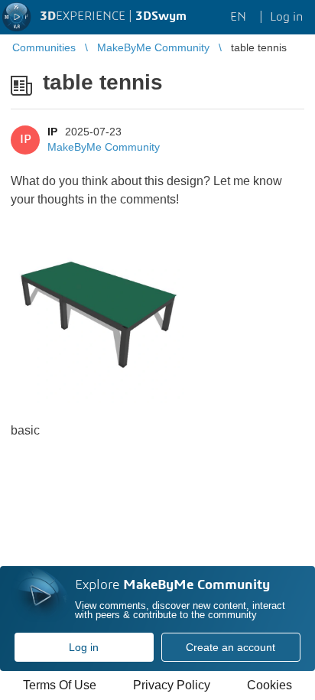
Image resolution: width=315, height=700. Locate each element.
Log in (84, 647)
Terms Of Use (59, 685)
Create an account (230, 647)
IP (52, 131)
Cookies (269, 685)
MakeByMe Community (103, 147)
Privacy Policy (171, 685)
